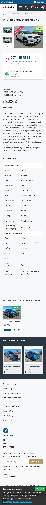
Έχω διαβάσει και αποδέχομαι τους (24, 485)
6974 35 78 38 (20, 57)
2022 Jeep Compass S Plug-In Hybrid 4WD (12, 322)
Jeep (11, 89)
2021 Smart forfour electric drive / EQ (34, 367)
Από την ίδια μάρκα (35, 300)
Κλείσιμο (40, 489)
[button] (22, 40)
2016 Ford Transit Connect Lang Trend (12, 367)
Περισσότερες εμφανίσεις (14, 340)
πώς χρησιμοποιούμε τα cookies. (17, 501)
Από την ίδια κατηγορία (13, 300)
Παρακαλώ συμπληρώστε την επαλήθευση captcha (22, 468)
